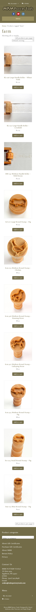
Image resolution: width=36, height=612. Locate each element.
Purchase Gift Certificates (12, 547)
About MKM (7, 550)
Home (4, 26)
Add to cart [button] (18, 87)
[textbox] (18, 538)
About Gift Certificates (11, 543)
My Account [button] (12, 3)
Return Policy (7, 554)
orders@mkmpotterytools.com (13, 583)
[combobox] (18, 537)
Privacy (5, 557)
